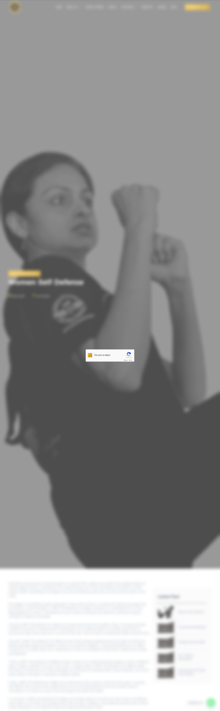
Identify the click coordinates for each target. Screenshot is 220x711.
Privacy (126, 360)
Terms (130, 360)
